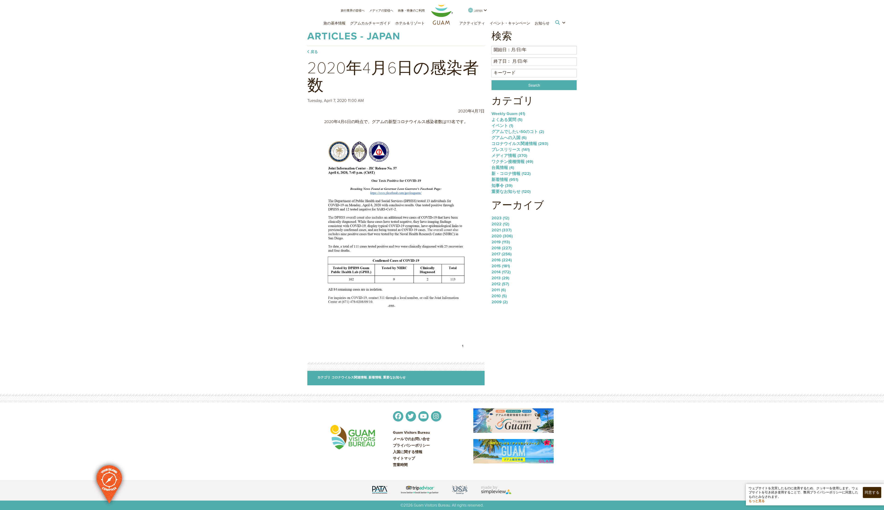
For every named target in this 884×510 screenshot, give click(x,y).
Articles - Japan (353, 36)
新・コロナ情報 (511, 174)
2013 (500, 278)
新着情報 (375, 377)
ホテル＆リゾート (410, 23)
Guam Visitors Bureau (411, 432)
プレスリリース (510, 150)
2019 (500, 242)
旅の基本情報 (334, 23)
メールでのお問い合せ (411, 439)
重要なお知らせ (394, 377)
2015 (500, 266)
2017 (501, 254)
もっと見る (757, 500)
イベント (502, 126)
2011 (498, 290)
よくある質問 (506, 120)
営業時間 (400, 465)
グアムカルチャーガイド (370, 23)
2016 (501, 260)
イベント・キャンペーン (510, 23)
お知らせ (542, 23)
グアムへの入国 (508, 138)
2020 (502, 236)
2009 (499, 302)
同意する (872, 492)
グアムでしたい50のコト (517, 132)
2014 (501, 272)
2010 (499, 296)
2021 (501, 230)
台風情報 (502, 168)
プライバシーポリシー (411, 445)
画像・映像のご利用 (411, 10)
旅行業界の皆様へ (353, 10)
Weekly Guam (508, 114)
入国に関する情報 (407, 452)
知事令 (501, 186)
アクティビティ (472, 23)
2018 (501, 248)
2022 (500, 224)
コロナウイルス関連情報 (349, 377)
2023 (500, 218)
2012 (500, 284)
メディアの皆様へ (381, 10)
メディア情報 (509, 156)
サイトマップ (404, 458)
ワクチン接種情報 (512, 162)
